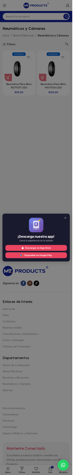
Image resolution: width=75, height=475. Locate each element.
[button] (63, 465)
